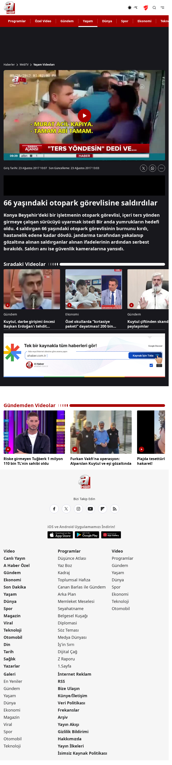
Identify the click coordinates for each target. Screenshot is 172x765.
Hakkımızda (70, 738)
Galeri (9, 674)
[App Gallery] (111, 534)
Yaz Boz (65, 565)
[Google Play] (87, 534)
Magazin (12, 615)
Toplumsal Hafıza (74, 579)
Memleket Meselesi (76, 601)
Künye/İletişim (72, 695)
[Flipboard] (102, 508)
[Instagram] (78, 508)
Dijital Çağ (67, 651)
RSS (61, 681)
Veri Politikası (71, 702)
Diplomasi (67, 623)
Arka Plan (67, 594)
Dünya (107, 21)
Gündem (67, 21)
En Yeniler (13, 681)
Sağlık (9, 658)
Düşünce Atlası (72, 558)
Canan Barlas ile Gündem (82, 587)
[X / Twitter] (66, 508)
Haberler (9, 64)
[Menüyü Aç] (162, 7)
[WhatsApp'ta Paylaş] (152, 168)
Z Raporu (66, 658)
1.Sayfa (64, 666)
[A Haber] (9, 7)
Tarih (9, 651)
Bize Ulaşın (69, 688)
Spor (124, 21)
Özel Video (43, 21)
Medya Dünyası (72, 637)
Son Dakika (15, 587)
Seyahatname (71, 608)
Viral (8, 623)
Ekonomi (144, 21)
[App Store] (60, 534)
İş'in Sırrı (66, 644)
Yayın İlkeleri (71, 746)
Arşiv (63, 717)
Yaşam (88, 21)
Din (7, 644)
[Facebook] (54, 508)
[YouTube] (90, 508)
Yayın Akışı (68, 724)
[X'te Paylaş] (143, 168)
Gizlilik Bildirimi (73, 731)
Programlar (17, 21)
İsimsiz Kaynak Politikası (82, 753)
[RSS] (114, 508)
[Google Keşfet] (84, 355)
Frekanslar (68, 710)
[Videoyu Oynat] (84, 115)
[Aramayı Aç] (154, 7)
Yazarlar (12, 666)
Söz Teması (68, 630)
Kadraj (64, 572)
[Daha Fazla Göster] (161, 168)
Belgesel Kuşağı (73, 615)
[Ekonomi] (113, 7)
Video (9, 551)
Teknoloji (13, 630)
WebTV (24, 64)
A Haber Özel (17, 565)
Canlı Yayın (14, 558)
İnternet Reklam (74, 674)
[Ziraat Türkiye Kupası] (146, 8)
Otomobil (13, 637)
